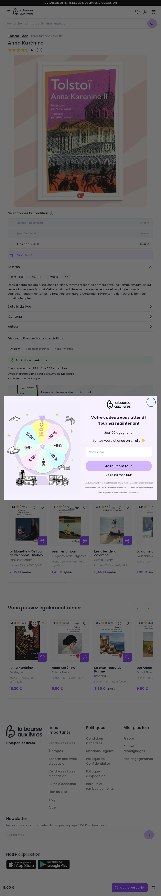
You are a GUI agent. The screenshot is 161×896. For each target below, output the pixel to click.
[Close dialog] (151, 402)
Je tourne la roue (118, 466)
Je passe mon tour (119, 475)
